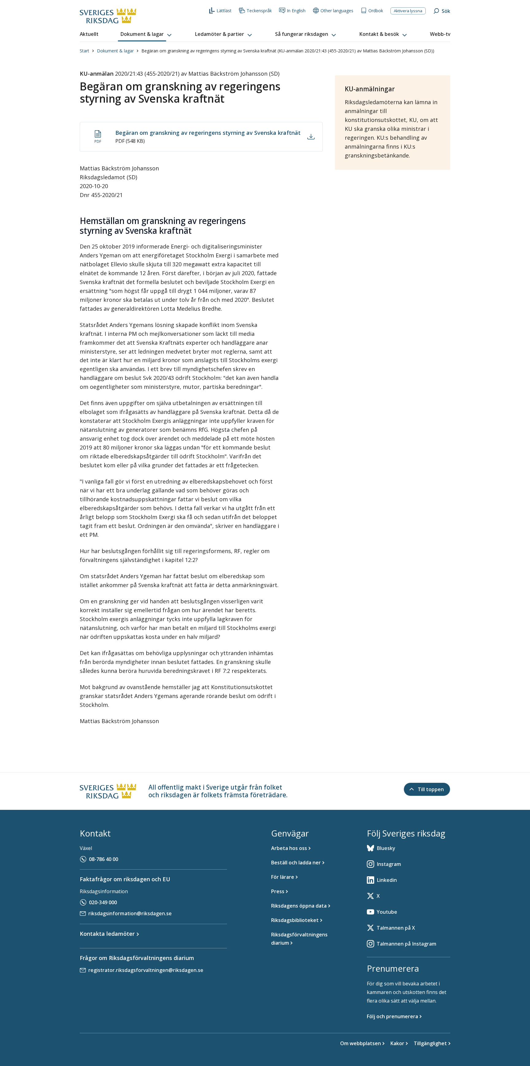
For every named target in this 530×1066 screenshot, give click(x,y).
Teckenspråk (259, 10)
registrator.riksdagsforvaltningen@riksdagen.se (145, 970)
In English (296, 10)
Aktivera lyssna (408, 10)
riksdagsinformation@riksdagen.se (130, 913)
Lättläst (224, 10)
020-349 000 (103, 902)
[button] (146, 34)
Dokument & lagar (115, 51)
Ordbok (375, 10)
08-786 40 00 (103, 859)
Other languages (337, 10)
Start (84, 51)
